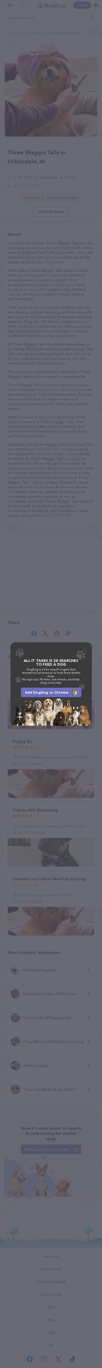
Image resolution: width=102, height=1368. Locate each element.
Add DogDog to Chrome (47, 692)
